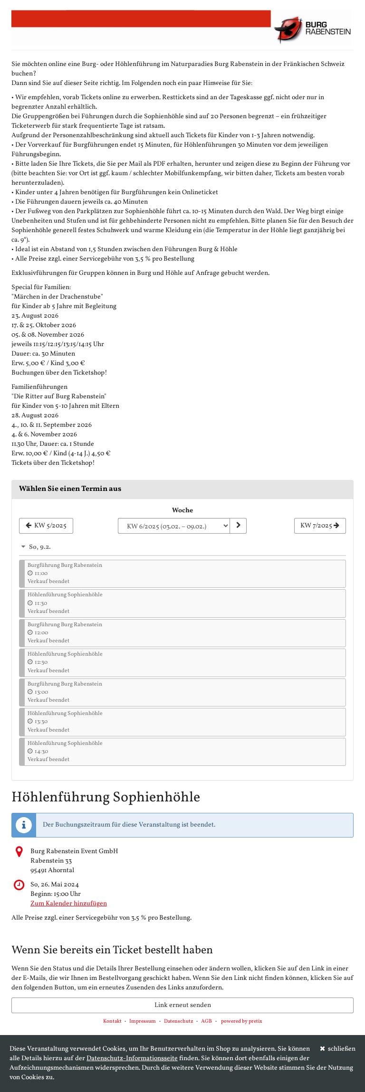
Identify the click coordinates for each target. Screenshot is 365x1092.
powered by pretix (241, 1021)
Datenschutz (178, 1021)
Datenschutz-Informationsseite (132, 1058)
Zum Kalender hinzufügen (68, 903)
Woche (182, 510)
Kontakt (112, 1021)
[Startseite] (182, 27)
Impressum (142, 1021)
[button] (182, 546)
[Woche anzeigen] (238, 526)
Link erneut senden (182, 1005)
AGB (206, 1021)
